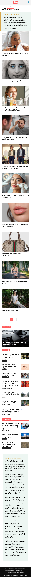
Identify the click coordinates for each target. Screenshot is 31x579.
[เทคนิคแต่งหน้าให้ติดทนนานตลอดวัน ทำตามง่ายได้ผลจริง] (15, 41)
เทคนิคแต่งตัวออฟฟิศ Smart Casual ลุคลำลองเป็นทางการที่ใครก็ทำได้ (15, 167)
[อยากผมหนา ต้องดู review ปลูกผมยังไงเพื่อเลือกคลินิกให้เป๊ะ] (15, 125)
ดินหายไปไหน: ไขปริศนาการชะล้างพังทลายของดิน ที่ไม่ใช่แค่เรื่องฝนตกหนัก (10, 444)
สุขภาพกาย (4, 369)
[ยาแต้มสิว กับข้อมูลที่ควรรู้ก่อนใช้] (15, 69)
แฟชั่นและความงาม (6, 404)
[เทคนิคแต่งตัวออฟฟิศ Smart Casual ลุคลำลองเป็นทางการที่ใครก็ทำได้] (15, 154)
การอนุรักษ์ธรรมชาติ (6, 448)
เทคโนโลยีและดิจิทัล (9, 570)
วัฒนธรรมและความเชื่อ (6, 388)
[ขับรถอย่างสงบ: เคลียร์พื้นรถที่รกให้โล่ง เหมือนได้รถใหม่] (15, 338)
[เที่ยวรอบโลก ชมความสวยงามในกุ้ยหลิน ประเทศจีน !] (25, 394)
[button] (3, 2)
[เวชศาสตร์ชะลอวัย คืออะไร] (15, 298)
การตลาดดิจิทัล (5, 430)
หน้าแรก (3, 6)
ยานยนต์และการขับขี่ (20, 570)
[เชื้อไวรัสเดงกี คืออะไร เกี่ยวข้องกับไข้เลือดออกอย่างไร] (25, 367)
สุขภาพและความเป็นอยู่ (21, 6)
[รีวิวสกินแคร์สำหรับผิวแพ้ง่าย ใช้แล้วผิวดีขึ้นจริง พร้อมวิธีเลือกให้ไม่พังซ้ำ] (15, 96)
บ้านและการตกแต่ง (12, 572)
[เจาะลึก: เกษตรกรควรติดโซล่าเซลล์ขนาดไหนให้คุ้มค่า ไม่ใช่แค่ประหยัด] (25, 436)
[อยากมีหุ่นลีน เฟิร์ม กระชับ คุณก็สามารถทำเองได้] (15, 270)
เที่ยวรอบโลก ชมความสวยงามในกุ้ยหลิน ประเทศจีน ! (10, 394)
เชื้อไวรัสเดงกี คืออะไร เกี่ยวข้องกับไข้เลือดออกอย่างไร (9, 366)
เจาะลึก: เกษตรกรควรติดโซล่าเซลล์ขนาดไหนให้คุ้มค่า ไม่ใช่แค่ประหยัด (10, 436)
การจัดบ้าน (4, 360)
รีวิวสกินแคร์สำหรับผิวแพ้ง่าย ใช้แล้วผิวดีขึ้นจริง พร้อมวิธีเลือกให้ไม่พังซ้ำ (15, 109)
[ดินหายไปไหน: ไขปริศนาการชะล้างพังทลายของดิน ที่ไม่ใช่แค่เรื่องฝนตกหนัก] (25, 445)
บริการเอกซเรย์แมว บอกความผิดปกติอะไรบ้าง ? (9, 374)
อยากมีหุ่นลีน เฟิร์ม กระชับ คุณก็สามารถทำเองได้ (9, 402)
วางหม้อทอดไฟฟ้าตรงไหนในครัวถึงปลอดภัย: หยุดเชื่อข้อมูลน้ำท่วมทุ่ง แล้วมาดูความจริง (10, 356)
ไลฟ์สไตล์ (10, 6)
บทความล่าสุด (20, 572)
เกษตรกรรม (4, 439)
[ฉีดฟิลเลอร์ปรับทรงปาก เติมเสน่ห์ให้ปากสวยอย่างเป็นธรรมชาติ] (15, 212)
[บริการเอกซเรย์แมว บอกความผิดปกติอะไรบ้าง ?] (25, 376)
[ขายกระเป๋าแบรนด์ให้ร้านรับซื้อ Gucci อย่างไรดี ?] (15, 242)
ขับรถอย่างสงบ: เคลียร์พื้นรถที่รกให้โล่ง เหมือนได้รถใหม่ (14, 343)
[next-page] (18, 319)
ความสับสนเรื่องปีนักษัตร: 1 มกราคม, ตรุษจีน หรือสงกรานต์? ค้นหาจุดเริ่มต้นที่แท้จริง (10, 384)
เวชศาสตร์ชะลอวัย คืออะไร (10, 311)
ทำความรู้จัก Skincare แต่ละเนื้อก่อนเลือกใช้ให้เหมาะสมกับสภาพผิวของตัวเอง (10, 411)
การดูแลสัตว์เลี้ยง (5, 376)
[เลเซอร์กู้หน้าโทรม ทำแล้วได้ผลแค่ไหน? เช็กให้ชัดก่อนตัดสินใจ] (15, 183)
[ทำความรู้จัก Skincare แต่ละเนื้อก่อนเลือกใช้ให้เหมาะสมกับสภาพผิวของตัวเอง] (25, 411)
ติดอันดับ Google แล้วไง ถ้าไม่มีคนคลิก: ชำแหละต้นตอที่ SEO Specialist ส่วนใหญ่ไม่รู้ (10, 426)
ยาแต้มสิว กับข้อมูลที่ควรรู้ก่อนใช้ (12, 81)
